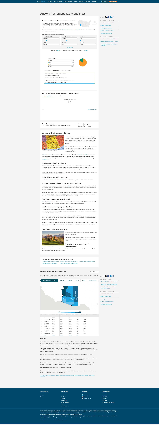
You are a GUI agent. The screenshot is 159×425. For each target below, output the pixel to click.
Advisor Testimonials (65, 402)
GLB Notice (105, 400)
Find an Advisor (113, 1)
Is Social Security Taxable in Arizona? (109, 39)
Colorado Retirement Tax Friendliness (69, 261)
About (62, 394)
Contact (41, 394)
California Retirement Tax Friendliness (51, 261)
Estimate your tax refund (106, 33)
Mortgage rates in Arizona (106, 28)
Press (62, 404)
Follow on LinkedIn (87, 398)
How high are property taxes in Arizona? (109, 41)
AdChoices (105, 398)
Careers (41, 396)
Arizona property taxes (106, 25)
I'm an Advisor (105, 1)
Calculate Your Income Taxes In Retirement (108, 287)
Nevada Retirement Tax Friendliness (87, 261)
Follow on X (86, 396)
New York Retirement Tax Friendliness (69, 263)
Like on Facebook (87, 394)
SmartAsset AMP (64, 400)
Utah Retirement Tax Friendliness (50, 263)
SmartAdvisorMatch (65, 406)
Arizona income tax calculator (107, 23)
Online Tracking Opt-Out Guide (108, 402)
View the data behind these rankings (109, 281)
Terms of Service (106, 394)
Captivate (63, 398)
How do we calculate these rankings (109, 284)
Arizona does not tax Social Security (55, 180)
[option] (49, 280)
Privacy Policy (105, 396)
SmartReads (63, 396)
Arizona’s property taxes (47, 201)
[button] (64, 289)
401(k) (69, 186)
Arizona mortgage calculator (107, 30)
